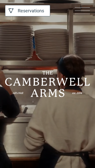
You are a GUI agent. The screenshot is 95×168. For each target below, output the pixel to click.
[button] (82, 10)
